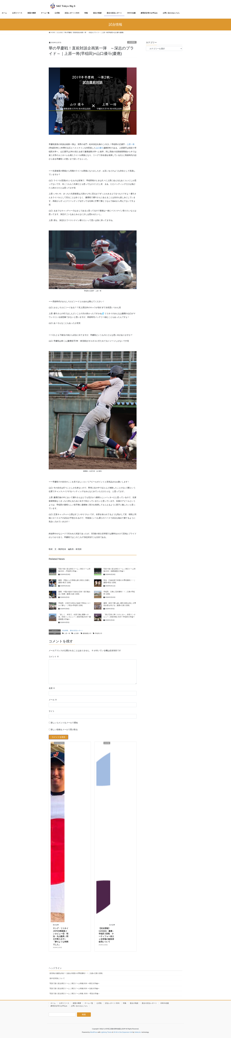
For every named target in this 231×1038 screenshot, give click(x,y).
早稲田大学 (98, 633)
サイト (52, 711)
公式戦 (99, 1003)
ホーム (53, 1003)
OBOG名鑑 (164, 1003)
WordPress (93, 1032)
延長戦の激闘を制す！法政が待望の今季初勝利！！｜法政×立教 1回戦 (76, 973)
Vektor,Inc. (138, 1032)
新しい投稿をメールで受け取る (64, 730)
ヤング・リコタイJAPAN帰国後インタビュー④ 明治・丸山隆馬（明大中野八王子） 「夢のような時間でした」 (60, 936)
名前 (52, 688)
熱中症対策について (57, 978)
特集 (124, 1003)
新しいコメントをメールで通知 (64, 723)
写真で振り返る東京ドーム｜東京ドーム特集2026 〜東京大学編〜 (74, 983)
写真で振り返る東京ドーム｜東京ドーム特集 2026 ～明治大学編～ (75, 993)
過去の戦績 (134, 1003)
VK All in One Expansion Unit (122, 1032)
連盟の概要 (77, 1003)
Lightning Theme (106, 1032)
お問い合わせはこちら (79, 1006)
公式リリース (64, 1003)
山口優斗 (99, 148)
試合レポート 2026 (112, 1003)
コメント (54, 657)
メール (53, 700)
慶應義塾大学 (87, 633)
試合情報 (132, 42)
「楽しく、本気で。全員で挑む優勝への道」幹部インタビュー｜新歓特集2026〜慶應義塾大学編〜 (74, 617)
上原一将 (131, 144)
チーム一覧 (89, 1003)
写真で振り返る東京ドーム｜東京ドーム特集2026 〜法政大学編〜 (74, 988)
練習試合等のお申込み (59, 1006)
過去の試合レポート (76, 630)
